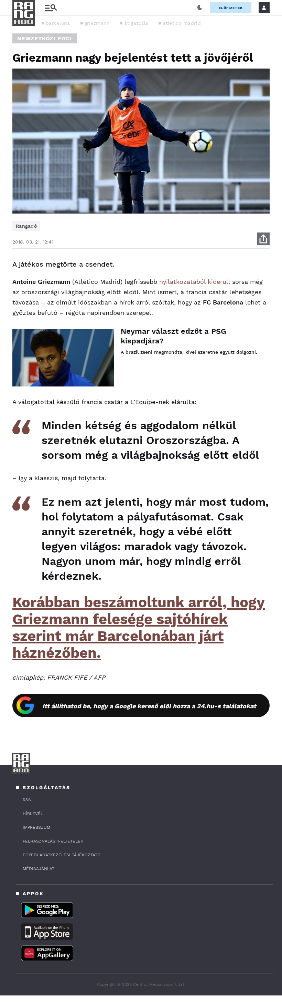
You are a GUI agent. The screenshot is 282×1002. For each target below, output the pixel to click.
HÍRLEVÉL (33, 813)
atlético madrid (182, 23)
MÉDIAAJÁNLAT (38, 868)
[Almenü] (51, 8)
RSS (27, 799)
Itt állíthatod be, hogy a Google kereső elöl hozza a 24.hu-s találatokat (149, 706)
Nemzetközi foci (44, 38)
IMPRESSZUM (36, 827)
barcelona (58, 23)
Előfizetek (231, 8)
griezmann (97, 23)
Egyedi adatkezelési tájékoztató (61, 855)
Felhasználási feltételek (53, 841)
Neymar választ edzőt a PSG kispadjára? (173, 336)
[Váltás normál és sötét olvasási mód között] (200, 7)
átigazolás (136, 23)
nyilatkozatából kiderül (193, 281)
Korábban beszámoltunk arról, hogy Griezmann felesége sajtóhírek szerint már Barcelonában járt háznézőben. (138, 627)
